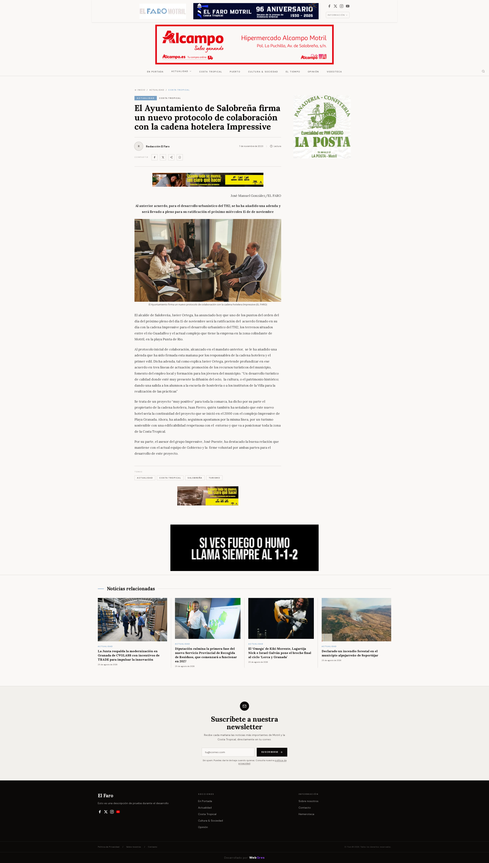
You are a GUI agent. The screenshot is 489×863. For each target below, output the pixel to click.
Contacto (305, 807)
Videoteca (334, 71)
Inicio (141, 90)
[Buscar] (483, 71)
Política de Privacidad (108, 847)
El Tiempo (293, 71)
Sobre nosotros (308, 801)
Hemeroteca (306, 814)
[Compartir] (171, 157)
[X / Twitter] (335, 6)
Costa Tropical (210, 71)
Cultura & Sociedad (263, 71)
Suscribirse (270, 752)
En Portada (155, 71)
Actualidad (180, 71)
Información (336, 15)
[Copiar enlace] (180, 157)
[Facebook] (329, 6)
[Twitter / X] (163, 157)
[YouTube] (348, 6)
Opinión (313, 71)
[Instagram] (341, 6)
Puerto (235, 71)
